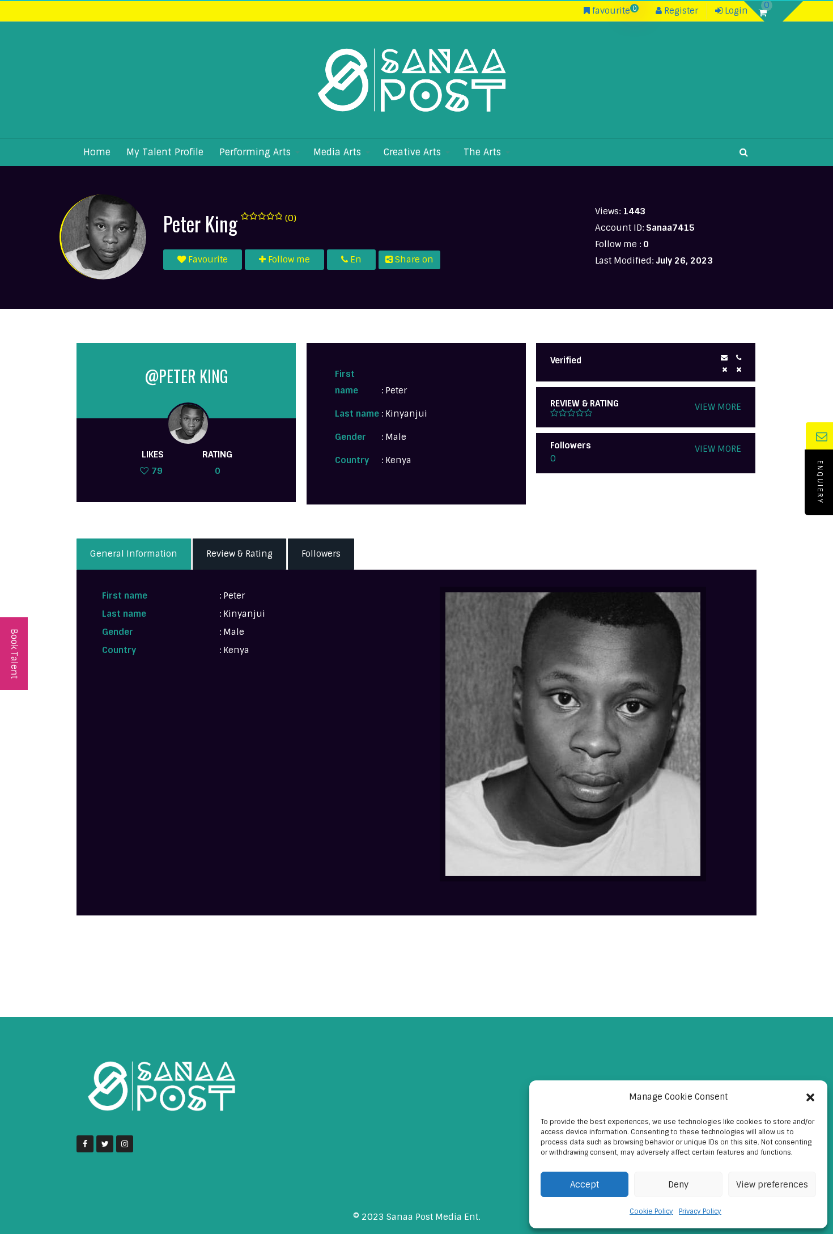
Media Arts (337, 152)
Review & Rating (239, 553)
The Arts (482, 152)
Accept (584, 1184)
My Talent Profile (164, 152)
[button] (810, 1097)
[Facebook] (85, 1143)
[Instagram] (124, 1143)
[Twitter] (104, 1143)
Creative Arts (412, 152)
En (355, 259)
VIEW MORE (718, 407)
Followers (321, 553)
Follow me (288, 259)
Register (680, 10)
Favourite (207, 259)
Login (735, 10)
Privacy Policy (700, 1211)
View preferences (772, 1184)
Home (96, 152)
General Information (133, 553)
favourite (613, 10)
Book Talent (14, 654)
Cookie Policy (651, 1211)
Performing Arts (255, 152)
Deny (678, 1184)
